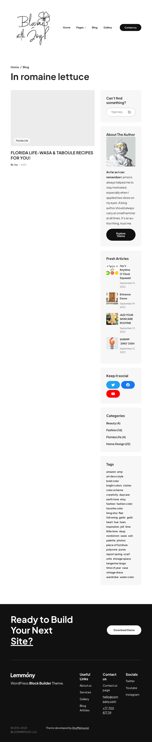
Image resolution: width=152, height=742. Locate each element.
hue (116, 522)
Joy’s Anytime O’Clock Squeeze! (125, 272)
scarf (127, 554)
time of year (113, 567)
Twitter (130, 681)
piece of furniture (117, 545)
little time (112, 531)
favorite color (114, 508)
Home (15, 67)
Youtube (131, 688)
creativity (112, 494)
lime (128, 526)
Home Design (115, 444)
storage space (122, 558)
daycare (124, 494)
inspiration (112, 526)
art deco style (114, 476)
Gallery (84, 699)
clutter (127, 485)
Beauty (111, 423)
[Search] (130, 112)
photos (121, 540)
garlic (122, 517)
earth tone (112, 499)
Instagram (132, 694)
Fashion (111, 430)
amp (120, 471)
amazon (111, 471)
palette (110, 540)
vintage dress (114, 572)
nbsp (122, 531)
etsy (123, 499)
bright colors (114, 485)
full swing (112, 517)
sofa (109, 558)
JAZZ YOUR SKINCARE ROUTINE (126, 319)
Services (85, 692)
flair (121, 513)
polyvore (111, 549)
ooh (130, 535)
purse (122, 549)
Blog (26, 67)
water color (127, 577)
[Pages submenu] (85, 27)
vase (125, 567)
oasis (124, 535)
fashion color (124, 503)
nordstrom (112, 535)
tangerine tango (116, 563)
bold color (112, 481)
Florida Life (22, 140)
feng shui (111, 513)
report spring (114, 554)
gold (130, 517)
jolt (122, 526)
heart (109, 522)
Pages (80, 27)
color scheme (114, 490)
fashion (110, 503)
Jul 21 (23, 164)
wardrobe (112, 577)
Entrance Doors (125, 296)
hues (123, 522)
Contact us (131, 27)
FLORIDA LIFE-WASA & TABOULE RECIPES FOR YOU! (52, 155)
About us (86, 685)
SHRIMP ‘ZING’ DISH (127, 341)
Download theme (124, 630)
